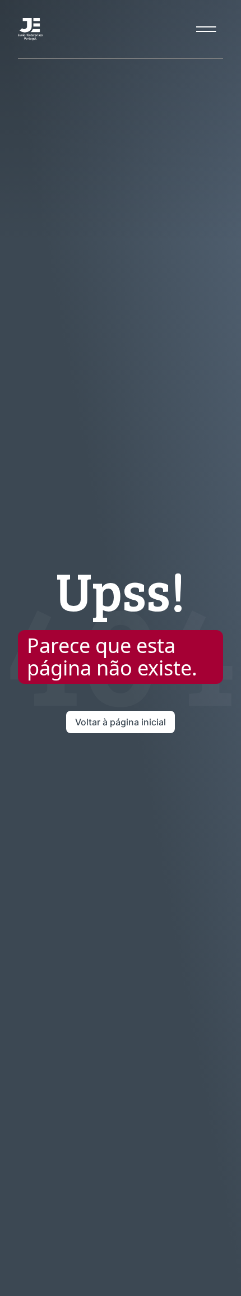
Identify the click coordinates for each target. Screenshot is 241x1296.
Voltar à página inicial (120, 722)
